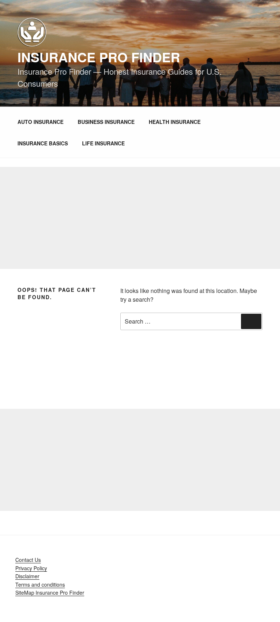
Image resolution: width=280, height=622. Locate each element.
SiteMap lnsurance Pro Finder (49, 592)
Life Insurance (103, 143)
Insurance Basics (43, 143)
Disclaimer (27, 576)
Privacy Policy (31, 568)
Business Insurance (106, 121)
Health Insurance (175, 121)
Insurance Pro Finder (99, 56)
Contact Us (28, 559)
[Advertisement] (140, 218)
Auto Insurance (40, 121)
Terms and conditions (40, 584)
